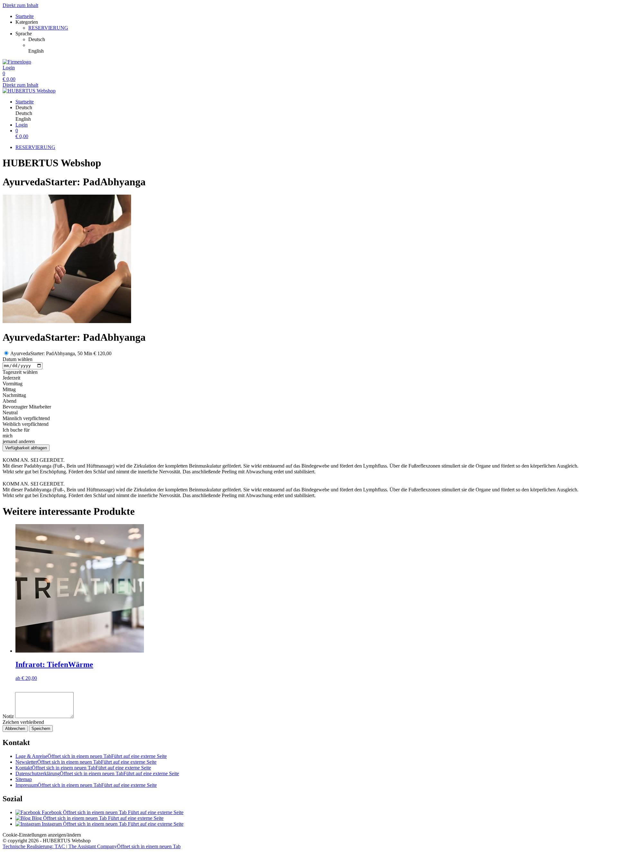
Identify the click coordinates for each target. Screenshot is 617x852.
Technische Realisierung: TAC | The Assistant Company (92, 846)
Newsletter (85, 762)
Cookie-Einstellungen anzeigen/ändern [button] (42, 835)
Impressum (86, 785)
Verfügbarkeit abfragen (26, 447)
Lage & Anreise (91, 756)
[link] (321, 39)
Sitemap (23, 779)
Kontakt (83, 767)
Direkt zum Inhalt (20, 5)
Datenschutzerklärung (97, 773)
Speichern (40, 728)
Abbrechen (15, 728)
